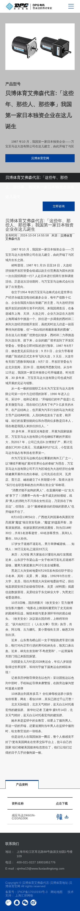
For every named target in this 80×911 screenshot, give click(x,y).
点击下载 (59, 817)
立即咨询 (59, 206)
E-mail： (11, 868)
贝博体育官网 (40, 158)
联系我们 (12, 844)
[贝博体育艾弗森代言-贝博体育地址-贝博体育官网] (28, 6)
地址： (9, 851)
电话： (9, 862)
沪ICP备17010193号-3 (32, 892)
